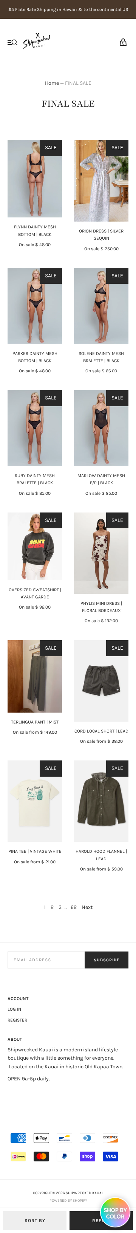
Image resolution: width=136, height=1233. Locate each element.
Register (17, 1020)
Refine (101, 1220)
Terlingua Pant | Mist (35, 722)
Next (87, 907)
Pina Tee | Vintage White (35, 851)
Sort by (35, 1220)
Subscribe (106, 960)
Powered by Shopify (68, 1200)
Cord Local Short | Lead (101, 731)
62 (74, 907)
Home (52, 83)
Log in (14, 1009)
